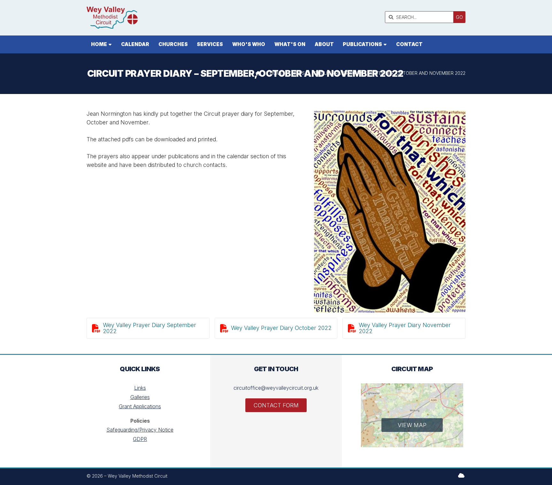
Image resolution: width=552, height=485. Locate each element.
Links (140, 388)
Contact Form (276, 405)
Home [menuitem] (99, 44)
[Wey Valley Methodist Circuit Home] (112, 17)
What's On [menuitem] (289, 44)
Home (276, 73)
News (298, 73)
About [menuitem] (324, 44)
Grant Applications (140, 406)
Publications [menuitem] (362, 44)
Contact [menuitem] (409, 44)
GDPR (140, 439)
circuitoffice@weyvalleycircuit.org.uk (276, 388)
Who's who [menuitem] (248, 44)
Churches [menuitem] (173, 44)
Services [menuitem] (210, 44)
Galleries (140, 397)
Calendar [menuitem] (135, 44)
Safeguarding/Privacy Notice (139, 429)
